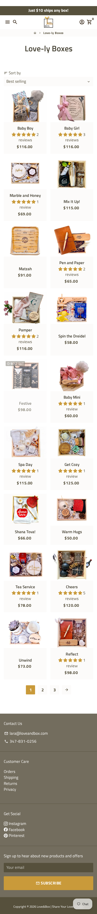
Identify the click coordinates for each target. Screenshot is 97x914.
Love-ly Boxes (53, 32)
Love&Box (43, 906)
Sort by (12, 73)
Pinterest (16, 835)
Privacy (10, 789)
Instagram (17, 823)
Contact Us (13, 723)
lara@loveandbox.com (26, 733)
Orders (9, 771)
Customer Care (16, 761)
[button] (24, 134)
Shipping (11, 777)
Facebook (16, 830)
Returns (10, 783)
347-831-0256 (20, 741)
